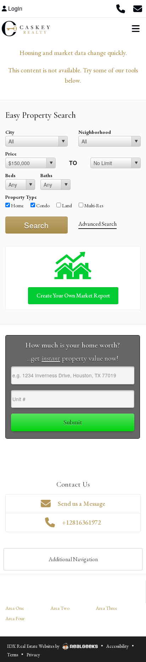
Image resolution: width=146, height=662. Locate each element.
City (10, 132)
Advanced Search (97, 224)
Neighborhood (94, 132)
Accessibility (117, 646)
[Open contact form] (137, 8)
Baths (46, 175)
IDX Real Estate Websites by (34, 646)
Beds (10, 175)
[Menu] (135, 28)
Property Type (21, 197)
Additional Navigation (73, 559)
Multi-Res (93, 205)
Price (11, 154)
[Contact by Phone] (120, 8)
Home (17, 205)
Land (66, 205)
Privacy (33, 655)
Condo (42, 205)
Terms (12, 655)
